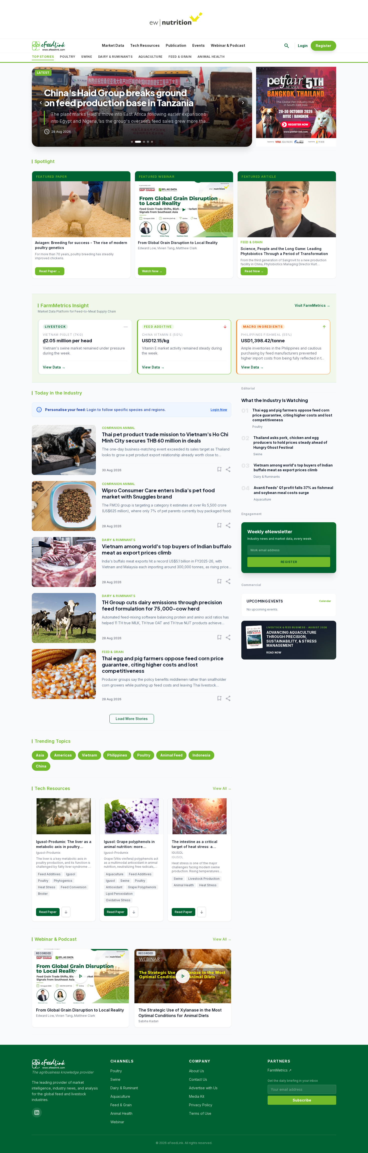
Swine (86, 56)
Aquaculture (150, 56)
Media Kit (196, 1096)
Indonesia (201, 755)
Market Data (113, 45)
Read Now (273, 652)
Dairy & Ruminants (115, 56)
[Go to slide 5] (152, 142)
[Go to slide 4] (148, 142)
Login (303, 46)
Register (323, 46)
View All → (222, 788)
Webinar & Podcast (228, 45)
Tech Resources (145, 45)
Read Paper (48, 912)
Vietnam (89, 755)
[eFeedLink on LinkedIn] (37, 1113)
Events (198, 45)
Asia (40, 755)
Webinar (117, 1122)
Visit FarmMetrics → (312, 305)
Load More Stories (132, 718)
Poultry (67, 56)
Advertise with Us (203, 1088)
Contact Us (198, 1079)
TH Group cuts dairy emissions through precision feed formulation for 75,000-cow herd (162, 605)
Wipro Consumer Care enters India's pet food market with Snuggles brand (158, 493)
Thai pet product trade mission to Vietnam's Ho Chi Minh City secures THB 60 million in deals (165, 437)
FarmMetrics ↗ (280, 1070)
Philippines (117, 755)
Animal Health (211, 56)
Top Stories (43, 56)
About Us (196, 1071)
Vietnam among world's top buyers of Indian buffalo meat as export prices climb (166, 549)
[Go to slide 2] (138, 142)
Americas (63, 755)
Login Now (219, 410)
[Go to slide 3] (144, 142)
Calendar (325, 601)
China (41, 766)
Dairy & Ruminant (124, 1088)
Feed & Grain (180, 56)
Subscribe (302, 1100)
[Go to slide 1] (132, 142)
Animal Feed (171, 755)
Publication (176, 45)
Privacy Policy (200, 1105)
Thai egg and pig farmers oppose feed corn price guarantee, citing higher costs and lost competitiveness (163, 664)
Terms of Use (200, 1113)
